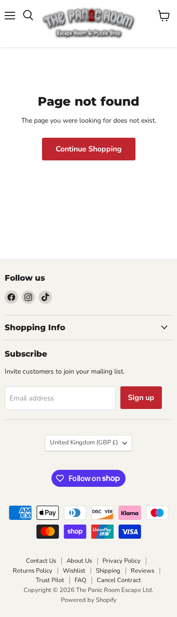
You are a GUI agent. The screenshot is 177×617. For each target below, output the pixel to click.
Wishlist (74, 571)
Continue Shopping (89, 149)
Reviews (142, 571)
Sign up (141, 397)
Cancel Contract (119, 580)
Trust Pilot (50, 580)
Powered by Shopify (89, 600)
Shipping (108, 571)
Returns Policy (32, 571)
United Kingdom (84, 442)
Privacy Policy (121, 561)
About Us (79, 561)
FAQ (80, 580)
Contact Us (41, 561)
